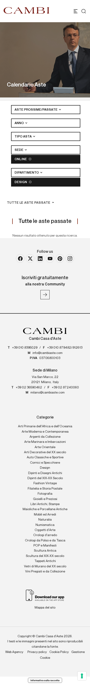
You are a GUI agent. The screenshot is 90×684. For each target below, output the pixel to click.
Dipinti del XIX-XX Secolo (45, 478)
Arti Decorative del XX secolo (45, 452)
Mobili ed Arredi (45, 514)
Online (21, 159)
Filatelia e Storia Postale (45, 488)
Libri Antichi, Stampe (45, 504)
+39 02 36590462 (29, 387)
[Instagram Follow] (70, 258)
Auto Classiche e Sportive (45, 457)
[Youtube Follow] (50, 258)
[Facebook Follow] (20, 258)
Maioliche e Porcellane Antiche (45, 509)
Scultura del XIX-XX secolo (45, 556)
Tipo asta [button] (23, 136)
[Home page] (26, 10)
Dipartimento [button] (27, 172)
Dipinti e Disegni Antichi (45, 473)
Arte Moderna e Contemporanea (45, 431)
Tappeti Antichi (45, 561)
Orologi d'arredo (45, 535)
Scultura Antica (45, 550)
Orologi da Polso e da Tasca (45, 540)
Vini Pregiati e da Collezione (45, 571)
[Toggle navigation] (75, 11)
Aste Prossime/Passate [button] (36, 109)
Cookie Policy (59, 652)
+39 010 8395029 (24, 347)
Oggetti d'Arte (45, 530)
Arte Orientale (45, 447)
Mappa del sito (45, 607)
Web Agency (14, 652)
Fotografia (45, 493)
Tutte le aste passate (28, 202)
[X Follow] (30, 258)
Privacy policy (37, 652)
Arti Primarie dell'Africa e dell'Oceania (45, 426)
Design (21, 182)
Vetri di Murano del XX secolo (45, 566)
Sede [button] (19, 150)
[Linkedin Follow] (40, 258)
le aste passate (45, 221)
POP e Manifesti (45, 545)
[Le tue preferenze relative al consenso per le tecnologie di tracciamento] (82, 676)
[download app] (45, 595)
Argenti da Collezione (45, 436)
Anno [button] (19, 123)
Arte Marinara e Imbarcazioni (45, 442)
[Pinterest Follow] (60, 258)
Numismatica (45, 525)
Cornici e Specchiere (45, 462)
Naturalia (45, 519)
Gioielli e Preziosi (45, 499)
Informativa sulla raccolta (45, 680)
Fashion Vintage (45, 483)
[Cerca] (82, 11)
